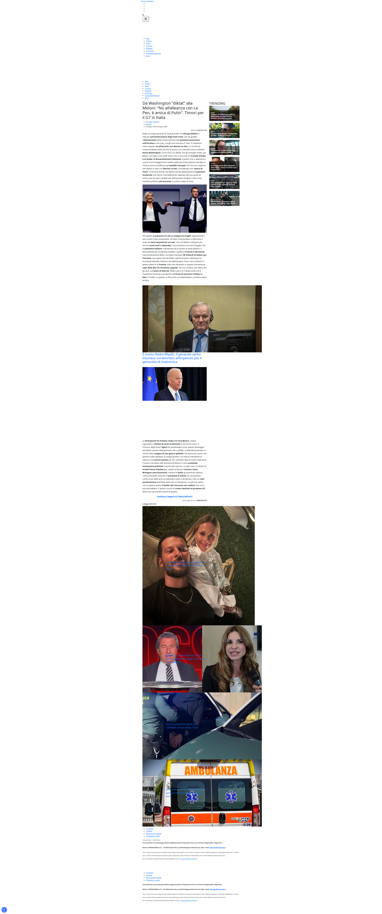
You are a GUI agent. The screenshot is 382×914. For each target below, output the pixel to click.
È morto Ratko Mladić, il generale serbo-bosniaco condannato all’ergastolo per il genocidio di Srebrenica (172, 358)
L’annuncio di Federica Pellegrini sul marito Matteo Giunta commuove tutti (186, 565)
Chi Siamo (149, 829)
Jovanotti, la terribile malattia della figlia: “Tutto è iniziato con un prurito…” (223, 167)
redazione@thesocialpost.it (189, 859)
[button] (4, 910)
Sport (148, 56)
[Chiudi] (145, 18)
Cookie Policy (156, 840)
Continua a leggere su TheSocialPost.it (174, 496)
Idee (147, 38)
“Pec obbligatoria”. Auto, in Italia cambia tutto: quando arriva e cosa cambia (224, 185)
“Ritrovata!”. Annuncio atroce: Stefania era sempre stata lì (223, 151)
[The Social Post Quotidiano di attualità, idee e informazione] (200, 29)
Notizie (148, 124)
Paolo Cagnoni (153, 122)
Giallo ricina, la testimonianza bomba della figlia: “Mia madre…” (224, 202)
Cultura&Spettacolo (153, 53)
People (213, 163)
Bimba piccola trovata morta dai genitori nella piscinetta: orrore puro (184, 793)
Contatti (149, 831)
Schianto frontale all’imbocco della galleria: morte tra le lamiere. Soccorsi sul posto (222, 116)
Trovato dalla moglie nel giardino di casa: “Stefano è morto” (224, 134)
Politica (149, 41)
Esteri (148, 43)
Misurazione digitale (153, 834)
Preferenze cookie (153, 836)
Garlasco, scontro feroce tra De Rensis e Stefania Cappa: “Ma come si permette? (185, 659)
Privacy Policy (147, 840)
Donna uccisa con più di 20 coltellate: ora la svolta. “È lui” (182, 725)
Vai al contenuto (147, 1)
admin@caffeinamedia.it (218, 848)
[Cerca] (143, 15)
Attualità (149, 48)
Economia (149, 51)
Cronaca (149, 46)
